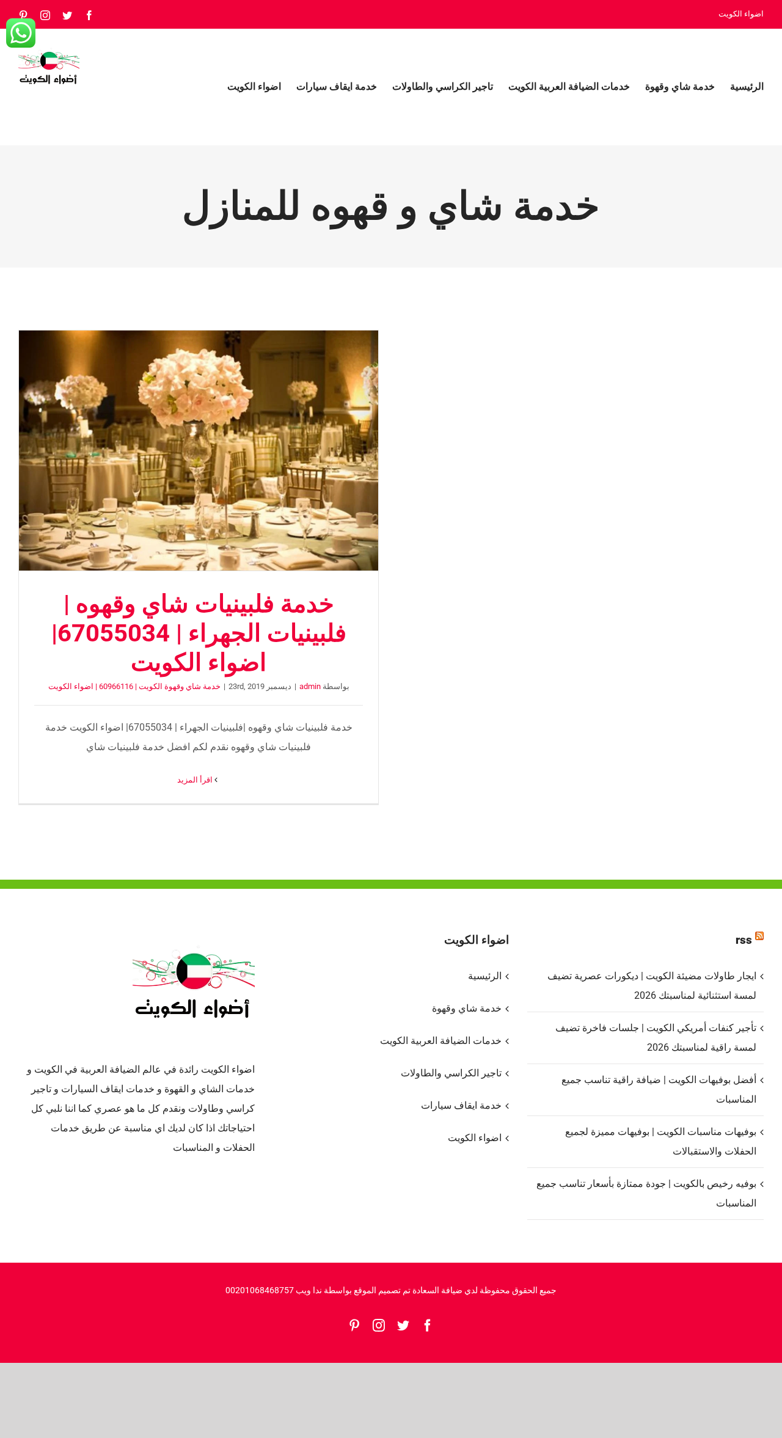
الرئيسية (485, 976)
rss (744, 940)
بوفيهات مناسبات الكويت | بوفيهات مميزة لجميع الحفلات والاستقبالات (660, 1141)
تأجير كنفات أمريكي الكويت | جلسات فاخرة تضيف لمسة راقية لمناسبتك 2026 (655, 1037)
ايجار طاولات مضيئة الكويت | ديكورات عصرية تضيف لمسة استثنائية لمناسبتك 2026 (651, 985)
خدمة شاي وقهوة (467, 1008)
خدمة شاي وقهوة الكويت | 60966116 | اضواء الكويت (134, 686)
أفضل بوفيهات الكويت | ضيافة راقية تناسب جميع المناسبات (658, 1089)
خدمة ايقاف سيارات (461, 1105)
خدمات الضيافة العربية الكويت (441, 1040)
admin (310, 686)
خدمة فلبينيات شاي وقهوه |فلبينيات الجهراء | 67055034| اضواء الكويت (198, 450)
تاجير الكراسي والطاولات (451, 1073)
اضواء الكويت (475, 1138)
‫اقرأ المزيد (195, 779)
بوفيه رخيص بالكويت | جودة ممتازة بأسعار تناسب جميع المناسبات (646, 1193)
